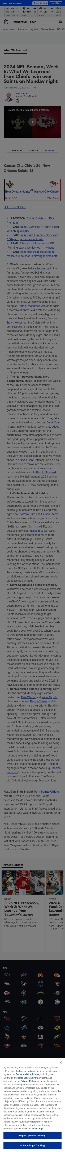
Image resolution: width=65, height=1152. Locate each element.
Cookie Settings (34, 1128)
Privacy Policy (28, 1081)
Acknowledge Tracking (32, 1145)
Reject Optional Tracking (32, 1135)
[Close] (61, 1062)
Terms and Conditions (27, 1074)
